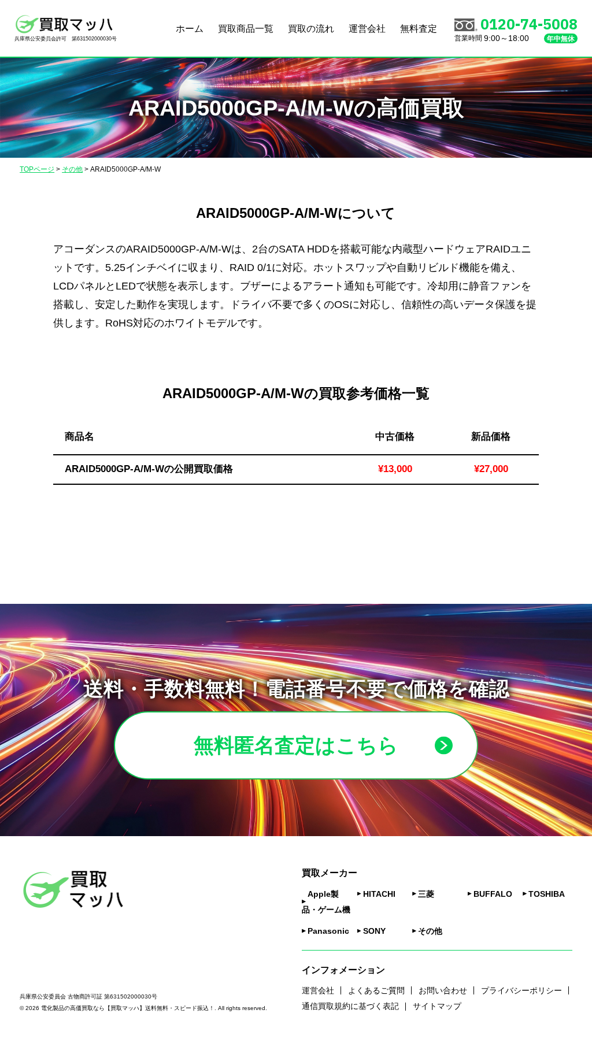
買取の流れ (311, 29)
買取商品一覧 (245, 29)
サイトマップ (437, 1006)
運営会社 (367, 29)
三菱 (426, 894)
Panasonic (328, 931)
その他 (430, 931)
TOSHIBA (546, 894)
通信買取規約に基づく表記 (350, 1006)
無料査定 (418, 29)
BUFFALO (492, 894)
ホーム (190, 29)
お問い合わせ (443, 990)
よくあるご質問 (376, 990)
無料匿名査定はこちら (296, 745)
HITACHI (379, 894)
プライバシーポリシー (521, 990)
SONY (374, 931)
